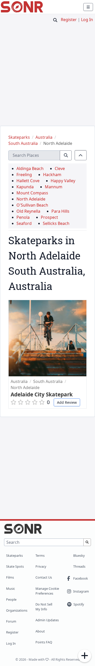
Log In (87, 19)
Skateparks (19, 137)
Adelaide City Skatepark (42, 394)
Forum (11, 621)
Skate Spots (15, 566)
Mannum (53, 187)
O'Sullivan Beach (32, 205)
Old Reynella (28, 211)
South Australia (23, 143)
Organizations (16, 610)
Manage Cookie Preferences (47, 591)
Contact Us (43, 577)
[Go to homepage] (22, 7)
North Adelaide (57, 143)
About (40, 631)
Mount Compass (32, 193)
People (11, 599)
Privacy (40, 566)
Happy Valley (63, 180)
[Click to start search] (55, 20)
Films (10, 577)
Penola (23, 217)
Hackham (52, 174)
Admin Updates (47, 620)
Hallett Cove (28, 180)
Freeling (24, 174)
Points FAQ (43, 642)
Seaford (24, 223)
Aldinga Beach (30, 168)
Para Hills (60, 211)
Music (10, 588)
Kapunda (25, 187)
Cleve (60, 168)
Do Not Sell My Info (43, 606)
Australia (43, 137)
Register (69, 19)
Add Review (67, 402)
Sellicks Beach (56, 223)
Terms (40, 555)
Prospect (49, 217)
